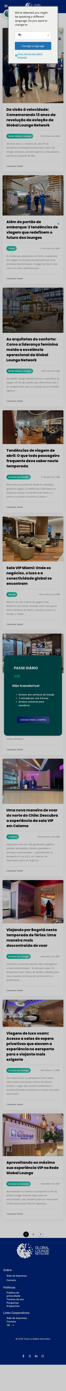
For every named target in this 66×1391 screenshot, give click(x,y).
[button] (58, 224)
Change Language (33, 46)
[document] (33, 695)
